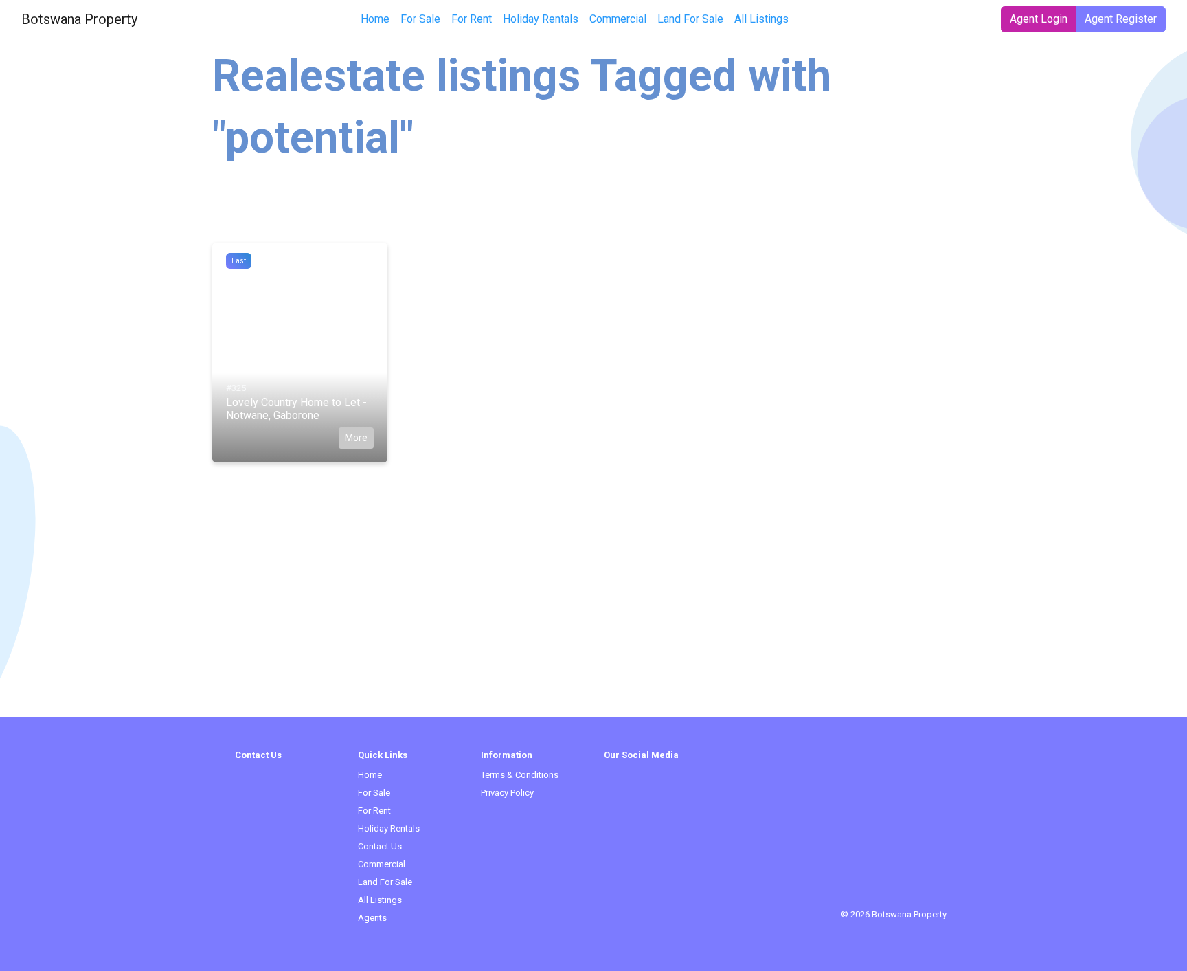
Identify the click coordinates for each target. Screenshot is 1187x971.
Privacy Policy (507, 793)
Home (375, 18)
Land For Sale (690, 18)
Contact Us (380, 846)
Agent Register (1121, 18)
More (356, 437)
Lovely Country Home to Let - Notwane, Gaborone (296, 409)
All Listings (761, 18)
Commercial (617, 18)
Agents (372, 918)
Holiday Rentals (540, 18)
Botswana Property (79, 19)
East (238, 261)
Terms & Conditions (519, 775)
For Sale (420, 18)
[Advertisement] (593, 620)
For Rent (471, 18)
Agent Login (1038, 18)
